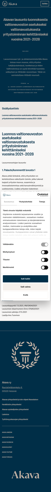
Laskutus (5, 414)
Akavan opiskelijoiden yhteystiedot (15, 409)
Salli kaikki (25, 279)
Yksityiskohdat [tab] (25, 202)
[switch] (44, 251)
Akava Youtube (7, 452)
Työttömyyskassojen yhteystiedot (15, 419)
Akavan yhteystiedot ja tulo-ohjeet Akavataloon (20, 399)
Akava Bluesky (7, 447)
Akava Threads (7, 457)
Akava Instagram (8, 437)
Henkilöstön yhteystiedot (11, 404)
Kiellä (25, 295)
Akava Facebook (7, 442)
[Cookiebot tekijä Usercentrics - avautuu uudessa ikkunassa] (37, 195)
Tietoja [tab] (42, 202)
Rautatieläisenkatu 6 (12, 387)
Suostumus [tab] (9, 202)
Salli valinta (25, 287)
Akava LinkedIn (7, 432)
